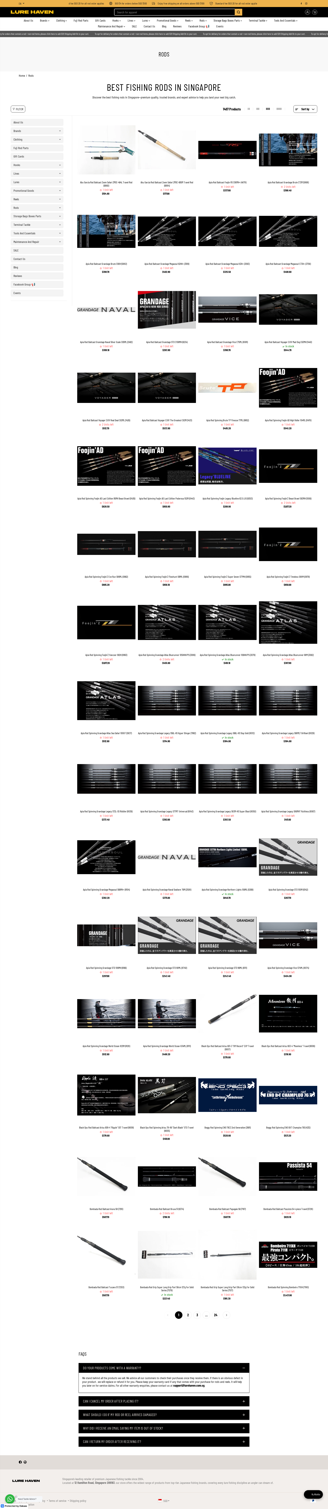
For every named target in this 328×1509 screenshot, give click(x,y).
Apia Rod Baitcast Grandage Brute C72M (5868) (288, 182)
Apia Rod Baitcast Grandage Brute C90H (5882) (106, 263)
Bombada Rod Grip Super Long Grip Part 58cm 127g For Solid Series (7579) (167, 1289)
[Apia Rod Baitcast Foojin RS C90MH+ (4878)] (227, 150)
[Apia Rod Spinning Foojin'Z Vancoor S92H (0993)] (106, 622)
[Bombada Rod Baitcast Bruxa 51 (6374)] (167, 1176)
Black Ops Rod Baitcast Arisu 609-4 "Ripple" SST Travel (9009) (106, 1127)
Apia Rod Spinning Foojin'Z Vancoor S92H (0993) (106, 654)
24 (215, 1315)
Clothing (60, 20)
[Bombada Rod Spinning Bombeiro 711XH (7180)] (288, 1255)
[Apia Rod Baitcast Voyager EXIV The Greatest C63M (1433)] (167, 388)
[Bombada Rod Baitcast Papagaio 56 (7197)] (227, 1176)
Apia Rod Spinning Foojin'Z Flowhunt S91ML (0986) (167, 576)
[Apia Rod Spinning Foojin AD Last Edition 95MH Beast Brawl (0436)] (106, 466)
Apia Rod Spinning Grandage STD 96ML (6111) (227, 967)
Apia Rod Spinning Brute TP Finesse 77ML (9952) (227, 420)
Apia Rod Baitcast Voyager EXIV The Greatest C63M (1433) (167, 420)
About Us (28, 20)
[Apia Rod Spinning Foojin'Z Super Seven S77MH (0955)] (227, 544)
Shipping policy (78, 1500)
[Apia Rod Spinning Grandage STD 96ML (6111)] (227, 935)
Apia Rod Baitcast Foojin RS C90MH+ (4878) (227, 182)
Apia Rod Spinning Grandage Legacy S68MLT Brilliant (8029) (288, 733)
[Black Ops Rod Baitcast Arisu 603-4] (288, 1013)
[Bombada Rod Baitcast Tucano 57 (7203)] (106, 1255)
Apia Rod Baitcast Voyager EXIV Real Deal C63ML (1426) (106, 420)
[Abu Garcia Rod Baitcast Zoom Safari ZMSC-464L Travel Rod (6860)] (106, 150)
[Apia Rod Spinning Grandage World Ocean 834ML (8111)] (167, 1013)
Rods (202, 20)
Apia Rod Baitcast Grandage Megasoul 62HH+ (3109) (167, 263)
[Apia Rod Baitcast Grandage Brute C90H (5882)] (106, 231)
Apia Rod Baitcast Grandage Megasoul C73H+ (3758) (288, 263)
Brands (44, 20)
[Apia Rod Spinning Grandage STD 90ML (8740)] (167, 935)
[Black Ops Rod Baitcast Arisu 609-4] (106, 1095)
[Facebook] (301, 3)
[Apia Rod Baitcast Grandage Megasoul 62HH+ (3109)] (167, 231)
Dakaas (23, 1506)
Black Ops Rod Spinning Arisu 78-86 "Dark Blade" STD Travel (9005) (167, 1129)
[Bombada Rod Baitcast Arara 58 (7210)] (106, 1176)
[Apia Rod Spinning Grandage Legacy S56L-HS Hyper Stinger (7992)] (167, 700)
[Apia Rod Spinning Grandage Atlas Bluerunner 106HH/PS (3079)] (227, 622)
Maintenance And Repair (111, 26)
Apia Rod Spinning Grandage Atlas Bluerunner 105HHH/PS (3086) (167, 654)
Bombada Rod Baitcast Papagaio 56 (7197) (227, 1208)
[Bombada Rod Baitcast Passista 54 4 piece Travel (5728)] (288, 1176)
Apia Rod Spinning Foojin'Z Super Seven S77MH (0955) (227, 576)
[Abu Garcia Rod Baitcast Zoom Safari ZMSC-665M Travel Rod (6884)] (167, 150)
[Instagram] (306, 3)
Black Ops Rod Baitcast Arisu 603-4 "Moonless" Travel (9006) (288, 1046)
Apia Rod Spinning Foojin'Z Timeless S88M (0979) (288, 576)
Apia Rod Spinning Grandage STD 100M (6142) (288, 889)
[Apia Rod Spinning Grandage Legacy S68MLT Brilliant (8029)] (288, 700)
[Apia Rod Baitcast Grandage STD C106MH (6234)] (167, 309)
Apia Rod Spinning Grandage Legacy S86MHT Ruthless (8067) (288, 811)
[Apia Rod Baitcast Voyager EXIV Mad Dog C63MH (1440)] (288, 309)
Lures (145, 20)
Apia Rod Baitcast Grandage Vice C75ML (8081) (227, 342)
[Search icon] (238, 12)
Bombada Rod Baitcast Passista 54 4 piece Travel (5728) (288, 1208)
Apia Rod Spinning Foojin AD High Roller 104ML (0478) (288, 420)
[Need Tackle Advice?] (10, 1499)
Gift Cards (100, 20)
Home (22, 75)
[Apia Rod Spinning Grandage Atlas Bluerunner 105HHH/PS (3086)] (167, 622)
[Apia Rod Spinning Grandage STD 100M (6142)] (288, 857)
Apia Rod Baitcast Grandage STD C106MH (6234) (166, 342)
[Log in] (307, 12)
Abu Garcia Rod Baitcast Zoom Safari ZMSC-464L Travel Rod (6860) (106, 184)
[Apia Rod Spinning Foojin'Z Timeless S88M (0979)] (288, 544)
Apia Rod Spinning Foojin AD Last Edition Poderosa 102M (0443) (166, 498)
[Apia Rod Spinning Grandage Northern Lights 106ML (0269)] (227, 857)
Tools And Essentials (285, 20)
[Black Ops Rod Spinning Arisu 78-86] (167, 1095)
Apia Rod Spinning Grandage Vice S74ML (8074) (288, 967)
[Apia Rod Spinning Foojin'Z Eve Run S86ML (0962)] (106, 544)
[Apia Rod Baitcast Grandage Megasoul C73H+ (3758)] (288, 231)
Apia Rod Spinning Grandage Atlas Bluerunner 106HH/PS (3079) (227, 654)
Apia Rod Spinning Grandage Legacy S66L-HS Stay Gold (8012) (227, 733)
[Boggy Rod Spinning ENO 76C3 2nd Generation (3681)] (227, 1095)
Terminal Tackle (257, 20)
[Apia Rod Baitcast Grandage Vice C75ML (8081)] (227, 309)
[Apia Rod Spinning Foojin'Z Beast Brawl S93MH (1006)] (288, 466)
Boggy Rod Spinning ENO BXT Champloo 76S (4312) (288, 1127)
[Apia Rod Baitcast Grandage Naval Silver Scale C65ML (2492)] (106, 309)
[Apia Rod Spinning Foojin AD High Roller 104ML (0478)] (288, 388)
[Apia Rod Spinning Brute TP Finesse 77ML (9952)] (227, 388)
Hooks (115, 20)
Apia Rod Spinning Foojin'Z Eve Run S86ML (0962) (106, 576)
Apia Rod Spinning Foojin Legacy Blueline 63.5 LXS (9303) (227, 498)
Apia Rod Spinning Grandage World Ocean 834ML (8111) (167, 1046)
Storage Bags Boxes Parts (227, 20)
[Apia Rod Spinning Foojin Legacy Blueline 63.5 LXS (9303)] (227, 466)
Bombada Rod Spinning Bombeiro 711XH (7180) (288, 1287)
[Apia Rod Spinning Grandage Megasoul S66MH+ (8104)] (106, 857)
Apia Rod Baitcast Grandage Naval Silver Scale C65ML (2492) (106, 342)
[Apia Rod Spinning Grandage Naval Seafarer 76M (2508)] (167, 857)
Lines (131, 20)
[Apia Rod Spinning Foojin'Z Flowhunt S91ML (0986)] (167, 544)
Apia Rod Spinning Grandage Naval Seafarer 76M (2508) (167, 889)
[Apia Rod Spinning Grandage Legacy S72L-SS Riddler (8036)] (106, 779)
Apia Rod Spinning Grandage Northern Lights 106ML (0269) (227, 889)
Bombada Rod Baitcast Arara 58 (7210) (106, 1208)
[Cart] (314, 12)
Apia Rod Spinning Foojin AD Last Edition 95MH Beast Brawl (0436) (106, 498)
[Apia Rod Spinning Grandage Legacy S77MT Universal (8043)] (167, 779)
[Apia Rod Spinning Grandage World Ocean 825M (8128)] (106, 1013)
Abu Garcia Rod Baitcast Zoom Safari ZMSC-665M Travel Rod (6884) (167, 184)
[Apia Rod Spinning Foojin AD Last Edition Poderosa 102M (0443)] (167, 466)
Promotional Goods (167, 20)
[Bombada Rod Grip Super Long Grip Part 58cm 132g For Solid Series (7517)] (227, 1255)
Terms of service (57, 1500)
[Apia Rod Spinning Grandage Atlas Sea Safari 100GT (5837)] (106, 700)
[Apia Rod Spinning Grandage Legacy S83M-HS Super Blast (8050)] (227, 779)
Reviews (177, 26)
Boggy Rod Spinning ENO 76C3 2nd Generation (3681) (227, 1127)
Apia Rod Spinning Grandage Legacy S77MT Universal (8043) (166, 811)
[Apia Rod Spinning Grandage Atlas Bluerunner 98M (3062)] (288, 622)
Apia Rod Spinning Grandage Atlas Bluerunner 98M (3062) (288, 654)
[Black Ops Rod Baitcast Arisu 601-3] (227, 1013)
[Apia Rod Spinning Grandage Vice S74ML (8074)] (288, 935)
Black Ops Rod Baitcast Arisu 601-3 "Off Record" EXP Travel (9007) (227, 1047)
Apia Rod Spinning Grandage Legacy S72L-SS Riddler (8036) (106, 811)
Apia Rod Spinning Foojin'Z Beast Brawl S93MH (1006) (288, 498)
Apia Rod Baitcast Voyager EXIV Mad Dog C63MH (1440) (288, 342)
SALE (134, 26)
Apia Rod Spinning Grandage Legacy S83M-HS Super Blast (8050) (227, 811)
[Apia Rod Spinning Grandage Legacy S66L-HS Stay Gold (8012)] (227, 700)
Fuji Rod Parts (81, 20)
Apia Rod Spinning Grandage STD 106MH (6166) (106, 967)
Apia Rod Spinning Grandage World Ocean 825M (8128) (106, 1046)
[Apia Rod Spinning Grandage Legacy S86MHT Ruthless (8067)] (288, 779)
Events (219, 26)
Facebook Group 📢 (198, 26)
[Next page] (226, 1315)
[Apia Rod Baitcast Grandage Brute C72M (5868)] (288, 150)
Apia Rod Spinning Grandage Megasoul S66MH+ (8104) (106, 889)
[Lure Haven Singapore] (32, 12)
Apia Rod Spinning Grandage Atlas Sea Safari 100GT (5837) (106, 733)
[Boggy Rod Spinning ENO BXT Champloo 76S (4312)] (288, 1095)
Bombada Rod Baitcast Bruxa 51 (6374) (167, 1208)
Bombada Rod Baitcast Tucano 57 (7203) (106, 1287)
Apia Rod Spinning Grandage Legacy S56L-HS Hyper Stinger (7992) (167, 733)
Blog (164, 26)
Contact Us (149, 26)
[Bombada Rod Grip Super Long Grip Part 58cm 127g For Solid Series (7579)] (167, 1255)
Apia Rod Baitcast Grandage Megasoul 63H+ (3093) (227, 263)
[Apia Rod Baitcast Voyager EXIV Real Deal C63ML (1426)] (106, 388)
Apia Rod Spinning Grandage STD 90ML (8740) (167, 967)
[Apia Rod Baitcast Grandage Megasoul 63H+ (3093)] (227, 231)
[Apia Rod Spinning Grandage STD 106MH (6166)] (106, 935)
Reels (188, 20)
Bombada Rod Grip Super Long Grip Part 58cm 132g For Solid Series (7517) (227, 1289)
